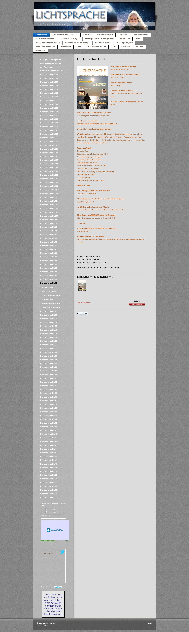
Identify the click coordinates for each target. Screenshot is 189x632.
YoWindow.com (48, 541)
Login (150, 623)
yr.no (67, 541)
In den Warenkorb (137, 304)
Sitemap (52, 623)
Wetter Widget (55, 530)
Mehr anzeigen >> (83, 302)
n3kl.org (47, 515)
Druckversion (44, 623)
